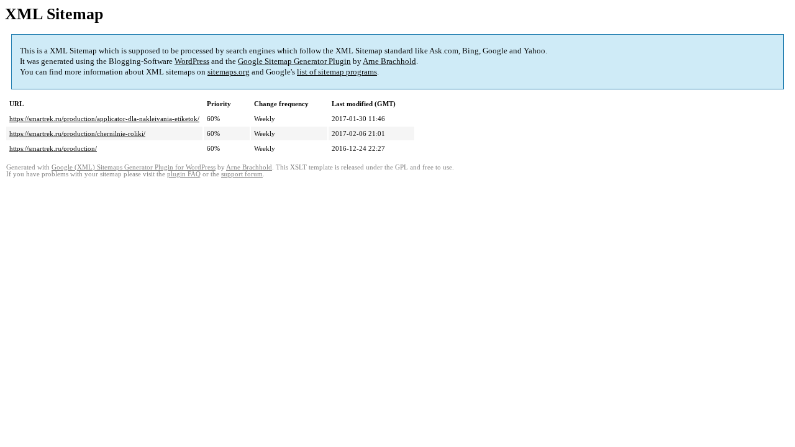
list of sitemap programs (337, 71)
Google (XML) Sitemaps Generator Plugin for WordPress (134, 167)
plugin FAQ (184, 174)
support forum (242, 174)
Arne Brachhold (389, 61)
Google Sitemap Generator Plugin (294, 61)
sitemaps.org (228, 71)
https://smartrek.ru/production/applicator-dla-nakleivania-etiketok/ (104, 118)
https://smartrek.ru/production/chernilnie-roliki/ (77, 133)
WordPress (192, 61)
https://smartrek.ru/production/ (53, 148)
